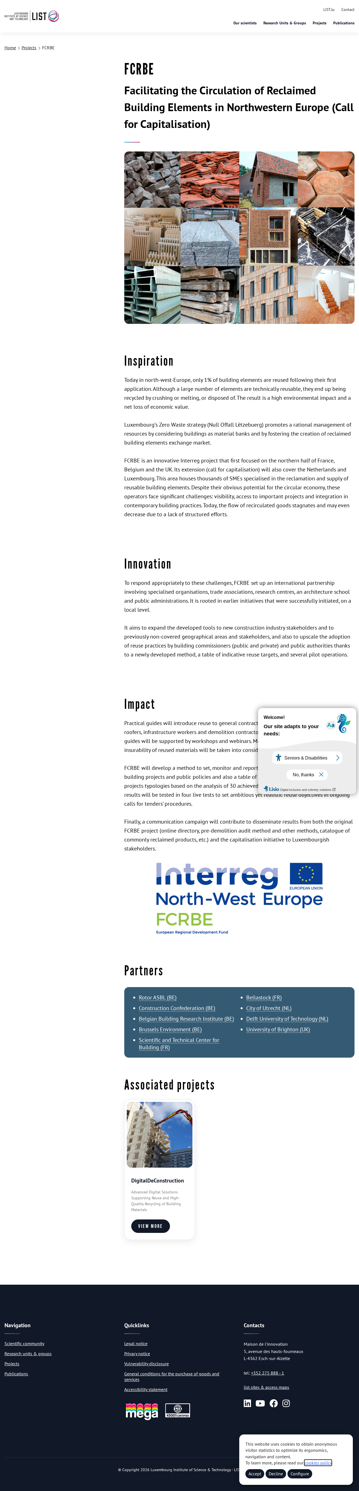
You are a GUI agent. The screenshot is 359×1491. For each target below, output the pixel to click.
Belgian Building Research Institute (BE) (186, 1018)
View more (150, 1226)
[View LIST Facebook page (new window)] (274, 1403)
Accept (254, 1473)
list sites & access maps (266, 1387)
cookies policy (318, 1463)
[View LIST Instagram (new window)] (286, 1403)
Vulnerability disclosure (146, 1363)
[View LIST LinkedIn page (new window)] (247, 1403)
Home (10, 47)
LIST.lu (329, 9)
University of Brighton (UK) (278, 1029)
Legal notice (136, 1343)
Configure (300, 1473)
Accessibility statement (145, 1389)
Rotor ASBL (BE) (158, 997)
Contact (348, 9)
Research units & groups (28, 1353)
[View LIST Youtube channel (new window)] (260, 1403)
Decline (276, 1473)
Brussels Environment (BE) (170, 1029)
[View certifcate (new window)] (177, 1416)
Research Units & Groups (284, 22)
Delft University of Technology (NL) (287, 1018)
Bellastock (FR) (264, 997)
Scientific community (24, 1343)
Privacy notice (137, 1353)
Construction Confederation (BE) (177, 1008)
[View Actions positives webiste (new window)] (142, 1419)
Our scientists (245, 22)
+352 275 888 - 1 (267, 1373)
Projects (319, 22)
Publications (344, 22)
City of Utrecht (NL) (269, 1008)
